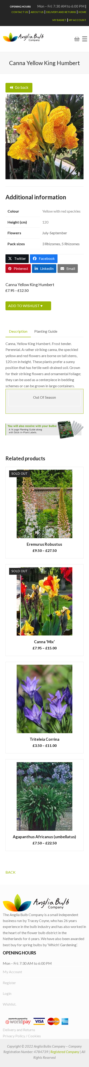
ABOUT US (37, 12)
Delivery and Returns (61, 12)
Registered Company (64, 1052)
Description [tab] (18, 331)
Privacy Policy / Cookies (22, 1036)
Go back (21, 88)
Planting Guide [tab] (45, 331)
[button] (84, 39)
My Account (77, 19)
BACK (10, 872)
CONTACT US (19, 12)
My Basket (59, 19)
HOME (82, 12)
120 (45, 222)
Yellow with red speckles (61, 211)
